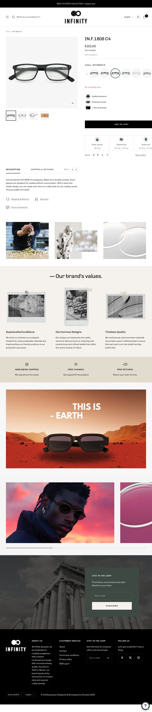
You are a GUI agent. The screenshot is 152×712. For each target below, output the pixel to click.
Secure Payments (19, 207)
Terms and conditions (69, 655)
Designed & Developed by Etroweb (73, 694)
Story (67, 169)
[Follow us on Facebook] (122, 658)
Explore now (90, 4)
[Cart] (144, 17)
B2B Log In (64, 663)
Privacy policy (65, 659)
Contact (63, 651)
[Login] (138, 17)
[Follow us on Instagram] (138, 658)
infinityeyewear (50, 694)
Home (8, 31)
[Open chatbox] (145, 706)
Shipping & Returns (42, 169)
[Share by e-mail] (107, 155)
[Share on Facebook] (93, 155)
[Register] (108, 658)
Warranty (44, 199)
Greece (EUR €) (13, 695)
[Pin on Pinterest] (98, 155)
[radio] (94, 73)
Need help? (141, 155)
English (127, 17)
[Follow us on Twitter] (130, 658)
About (62, 647)
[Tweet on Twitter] (102, 155)
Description (13, 169)
